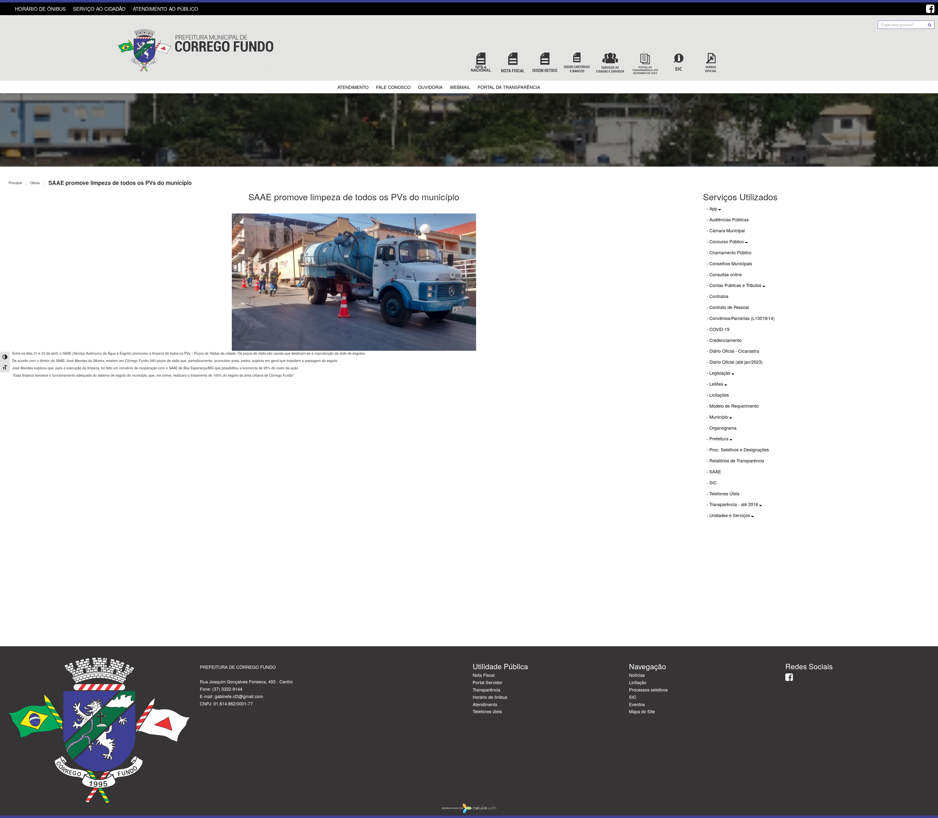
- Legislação (719, 373)
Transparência (486, 689)
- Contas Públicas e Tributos (735, 285)
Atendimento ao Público (165, 8)
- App (712, 208)
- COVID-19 (718, 329)
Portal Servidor (487, 682)
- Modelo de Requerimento (733, 406)
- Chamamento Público (729, 252)
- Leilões (716, 384)
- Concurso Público (726, 241)
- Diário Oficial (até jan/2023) (735, 362)
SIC (632, 697)
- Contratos (717, 296)
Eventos (637, 704)
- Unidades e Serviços (729, 515)
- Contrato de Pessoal (728, 307)
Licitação (637, 682)
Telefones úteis (487, 711)
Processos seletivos (648, 689)
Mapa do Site (642, 711)
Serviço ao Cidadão (99, 8)
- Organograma (721, 428)
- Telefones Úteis (723, 493)
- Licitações (718, 395)
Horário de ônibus (490, 697)
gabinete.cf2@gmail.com (239, 696)
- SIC (712, 482)
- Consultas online (724, 274)
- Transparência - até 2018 (733, 504)
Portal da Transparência (509, 87)
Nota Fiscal (484, 675)
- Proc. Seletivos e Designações (738, 449)
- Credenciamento (724, 340)
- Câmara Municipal (726, 230)
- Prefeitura (718, 438)
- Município (718, 417)
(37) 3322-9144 (227, 689)
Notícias (637, 675)
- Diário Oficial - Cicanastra (733, 351)
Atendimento (353, 87)
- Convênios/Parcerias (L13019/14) (741, 318)
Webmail (460, 87)
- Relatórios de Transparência (735, 460)
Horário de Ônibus (40, 8)
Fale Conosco (393, 87)
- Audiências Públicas (728, 219)
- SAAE (714, 471)
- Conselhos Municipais (729, 263)
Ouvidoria (430, 87)
